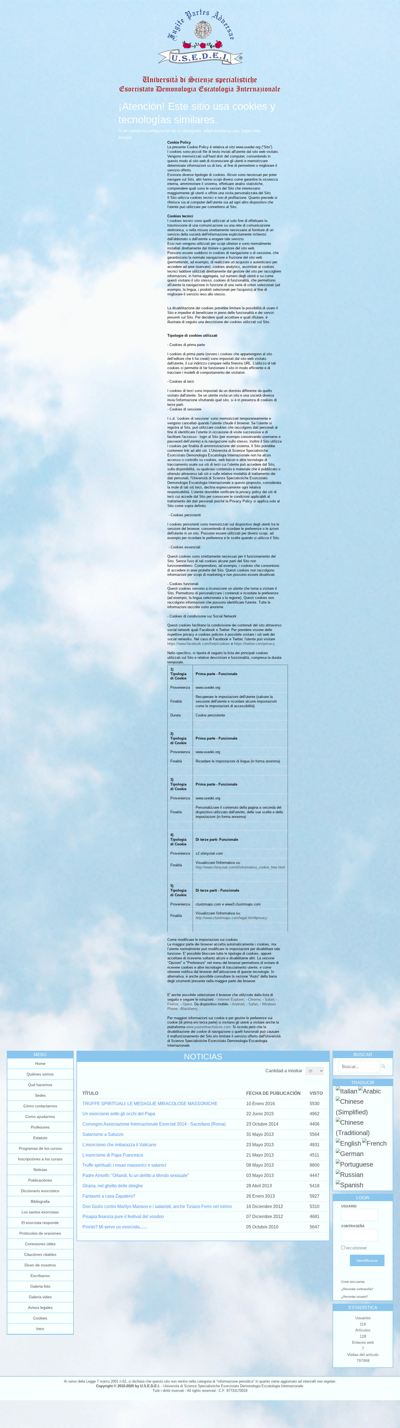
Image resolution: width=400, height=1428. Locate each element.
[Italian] (346, 1091)
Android (238, 1004)
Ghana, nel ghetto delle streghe (112, 1185)
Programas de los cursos (40, 1148)
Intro (40, 1329)
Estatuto (40, 1138)
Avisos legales (40, 1307)
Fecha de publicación (273, 1093)
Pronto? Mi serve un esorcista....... (114, 1227)
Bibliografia (40, 1201)
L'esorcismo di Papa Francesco (112, 1155)
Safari (269, 999)
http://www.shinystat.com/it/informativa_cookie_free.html (240, 867)
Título (90, 1093)
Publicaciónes (40, 1180)
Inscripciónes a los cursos (40, 1159)
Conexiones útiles (40, 1244)
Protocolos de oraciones (40, 1233)
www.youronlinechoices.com (208, 1027)
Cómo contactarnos (40, 1106)
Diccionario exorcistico (40, 1191)
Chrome (254, 999)
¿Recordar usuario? (354, 1296)
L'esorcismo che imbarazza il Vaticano (119, 1144)
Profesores (40, 1127)
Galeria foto (40, 1286)
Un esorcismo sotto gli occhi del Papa (118, 1113)
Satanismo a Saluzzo (103, 1134)
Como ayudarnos (40, 1116)
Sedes (40, 1095)
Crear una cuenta (352, 1281)
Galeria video (40, 1297)
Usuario (348, 1206)
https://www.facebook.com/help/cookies (198, 644)
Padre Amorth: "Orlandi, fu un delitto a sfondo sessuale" (135, 1175)
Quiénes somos (40, 1074)
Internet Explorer (231, 999)
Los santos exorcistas (40, 1212)
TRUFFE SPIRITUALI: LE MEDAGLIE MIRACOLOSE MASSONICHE (149, 1103)
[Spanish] (349, 1185)
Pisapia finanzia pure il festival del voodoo (123, 1216)
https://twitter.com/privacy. (255, 644)
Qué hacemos (40, 1085)
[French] (374, 1143)
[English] (348, 1143)
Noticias (40, 1169)
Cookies (40, 1318)
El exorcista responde (40, 1222)
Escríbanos (40, 1276)
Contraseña (353, 1226)
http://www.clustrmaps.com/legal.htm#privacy (231, 918)
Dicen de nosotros (40, 1265)
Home (40, 1063)
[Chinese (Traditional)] (363, 1133)
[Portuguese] (354, 1164)
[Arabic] (369, 1091)
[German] (350, 1154)
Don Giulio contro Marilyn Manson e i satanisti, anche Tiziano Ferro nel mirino (157, 1206)
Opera (187, 1004)
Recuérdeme (356, 1248)
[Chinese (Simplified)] (363, 1112)
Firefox (172, 1004)
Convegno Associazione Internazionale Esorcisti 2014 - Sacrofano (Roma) (154, 1124)
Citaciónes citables (40, 1254)
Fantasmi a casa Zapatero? (108, 1196)
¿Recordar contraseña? (357, 1289)
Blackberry (189, 1009)
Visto (316, 1093)
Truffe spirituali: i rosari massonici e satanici (124, 1165)
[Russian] (349, 1175)
